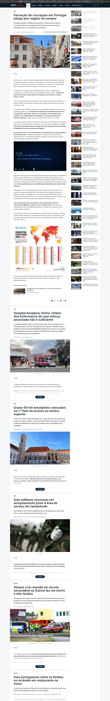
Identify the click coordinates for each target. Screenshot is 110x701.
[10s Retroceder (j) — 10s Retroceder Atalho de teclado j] (19, 169)
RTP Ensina (77, 1)
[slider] (45, 169)
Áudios (67, 5)
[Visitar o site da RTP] (20, 1)
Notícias (26, 1)
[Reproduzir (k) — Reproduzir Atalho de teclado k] (16, 169)
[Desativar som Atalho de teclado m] (23, 169)
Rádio (47, 1)
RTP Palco (61, 1)
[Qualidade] (60, 169)
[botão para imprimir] (65, 301)
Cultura (47, 5)
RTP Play (53, 1)
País (28, 5)
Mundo (40, 5)
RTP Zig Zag (69, 1)
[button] (95, 5)
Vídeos (61, 5)
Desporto (34, 1)
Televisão (41, 1)
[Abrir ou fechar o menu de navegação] (97, 5)
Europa (34, 5)
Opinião (54, 5)
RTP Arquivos (86, 1)
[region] (40, 156)
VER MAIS (40, 397)
